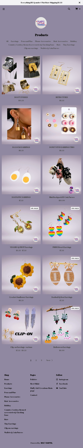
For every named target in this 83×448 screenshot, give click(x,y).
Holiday (73, 41)
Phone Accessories (43, 41)
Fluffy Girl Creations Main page (41, 389)
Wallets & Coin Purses (50, 48)
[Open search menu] (69, 9)
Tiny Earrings (69, 45)
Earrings (14, 41)
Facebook (63, 384)
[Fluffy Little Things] (41, 22)
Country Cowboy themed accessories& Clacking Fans (31, 45)
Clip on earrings (31, 48)
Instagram (63, 379)
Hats (58, 45)
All (7, 41)
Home (6, 379)
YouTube (63, 388)
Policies (33, 379)
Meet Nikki (34, 384)
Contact (33, 395)
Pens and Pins (27, 41)
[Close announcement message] (79, 2)
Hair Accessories (60, 41)
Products (8, 384)
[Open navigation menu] (4, 9)
